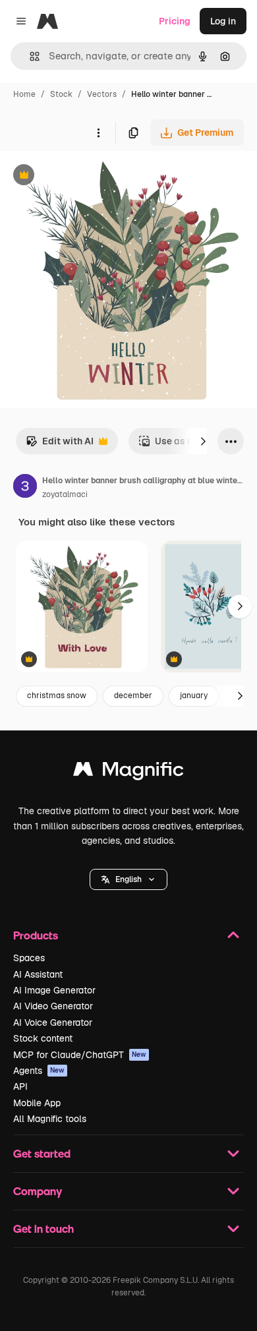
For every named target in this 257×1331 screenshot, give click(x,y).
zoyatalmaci (65, 494)
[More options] (98, 132)
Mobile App (37, 1103)
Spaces (29, 958)
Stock (61, 94)
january (194, 695)
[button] (128, 879)
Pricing (174, 21)
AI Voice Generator (52, 1022)
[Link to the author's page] (25, 488)
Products (35, 935)
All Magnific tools (49, 1119)
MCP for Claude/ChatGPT (79, 1055)
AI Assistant (38, 974)
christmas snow (56, 695)
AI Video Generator (53, 1006)
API (20, 1086)
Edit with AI (60, 444)
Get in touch (43, 1228)
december (133, 695)
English (128, 879)
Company (37, 1191)
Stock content (42, 1038)
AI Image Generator (54, 990)
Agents (39, 1071)
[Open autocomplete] (29, 56)
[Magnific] (128, 772)
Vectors (102, 94)
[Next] (203, 441)
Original (84, 176)
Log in (223, 21)
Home (24, 94)
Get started (42, 1153)
